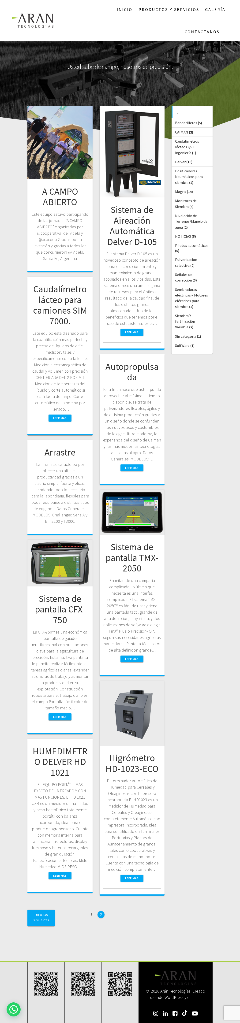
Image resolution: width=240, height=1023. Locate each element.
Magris (180, 191)
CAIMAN (181, 132)
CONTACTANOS (202, 31)
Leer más (132, 332)
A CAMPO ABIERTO (60, 196)
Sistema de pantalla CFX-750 (60, 609)
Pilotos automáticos (191, 245)
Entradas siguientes (41, 917)
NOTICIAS (183, 236)
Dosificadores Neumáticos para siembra (189, 177)
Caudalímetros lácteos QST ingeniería (187, 147)
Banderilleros (186, 122)
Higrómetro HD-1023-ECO (131, 763)
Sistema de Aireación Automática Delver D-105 (132, 226)
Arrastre (60, 452)
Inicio (124, 9)
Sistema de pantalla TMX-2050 (132, 557)
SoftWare (182, 345)
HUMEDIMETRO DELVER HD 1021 (60, 761)
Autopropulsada (132, 372)
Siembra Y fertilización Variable (185, 321)
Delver (180, 161)
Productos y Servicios (169, 9)
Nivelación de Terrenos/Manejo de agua (191, 221)
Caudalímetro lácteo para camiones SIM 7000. (60, 305)
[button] (14, 1009)
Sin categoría (185, 336)
